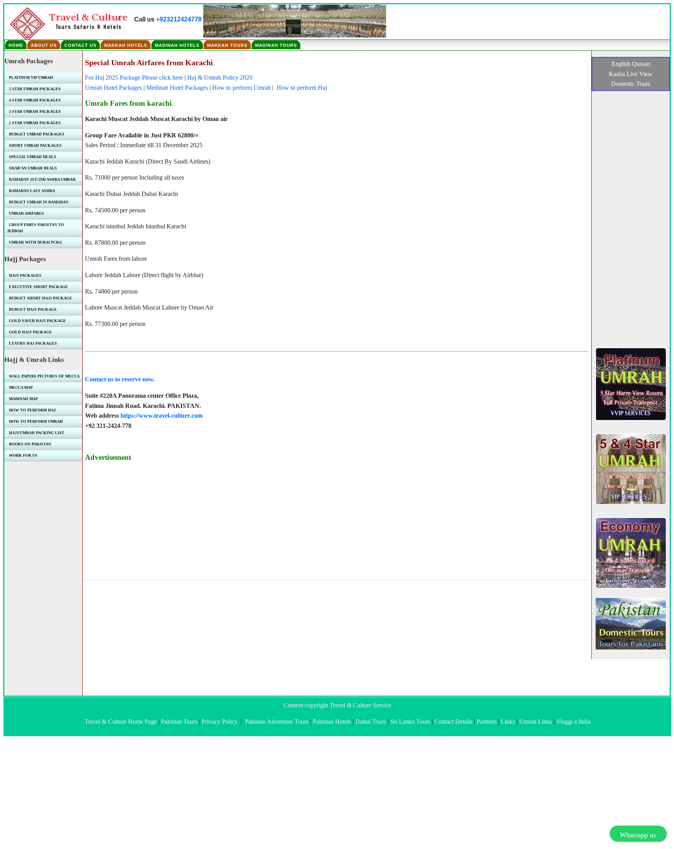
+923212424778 (179, 19)
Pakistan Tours (179, 721)
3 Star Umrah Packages (35, 111)
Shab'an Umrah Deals (33, 168)
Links (508, 721)
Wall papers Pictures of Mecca (44, 376)
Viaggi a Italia (573, 721)
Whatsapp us (638, 835)
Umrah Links (535, 721)
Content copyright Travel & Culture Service (337, 705)
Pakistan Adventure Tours (277, 721)
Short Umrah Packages (35, 145)
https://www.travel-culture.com (161, 415)
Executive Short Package (38, 287)
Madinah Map (23, 399)
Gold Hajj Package (30, 332)
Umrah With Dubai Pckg (35, 242)
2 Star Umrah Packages (35, 123)
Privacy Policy (220, 721)
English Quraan (631, 64)
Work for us (23, 455)
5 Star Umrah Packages (35, 89)
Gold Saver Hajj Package (37, 321)
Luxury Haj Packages (33, 343)
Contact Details (453, 721)
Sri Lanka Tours (410, 721)
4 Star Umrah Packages (35, 100)
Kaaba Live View (631, 74)
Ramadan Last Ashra (32, 191)
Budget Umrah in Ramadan (38, 202)
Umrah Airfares (26, 213)
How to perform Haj (301, 87)
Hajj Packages (25, 275)
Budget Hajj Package (33, 309)
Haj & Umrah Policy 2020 (219, 77)
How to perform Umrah (241, 87)
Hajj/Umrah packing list (36, 433)
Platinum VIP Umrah (31, 77)
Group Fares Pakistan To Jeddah (35, 227)
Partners (487, 721)
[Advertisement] (319, 522)
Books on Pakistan (30, 444)
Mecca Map (21, 387)
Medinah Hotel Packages (177, 87)
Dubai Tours (370, 721)
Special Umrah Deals (32, 157)
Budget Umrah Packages (36, 134)
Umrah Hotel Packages (113, 87)
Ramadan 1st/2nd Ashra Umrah (42, 179)
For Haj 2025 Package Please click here (134, 77)
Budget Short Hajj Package (40, 298)
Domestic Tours (630, 83)
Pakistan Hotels (332, 721)
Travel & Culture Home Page (121, 721)
